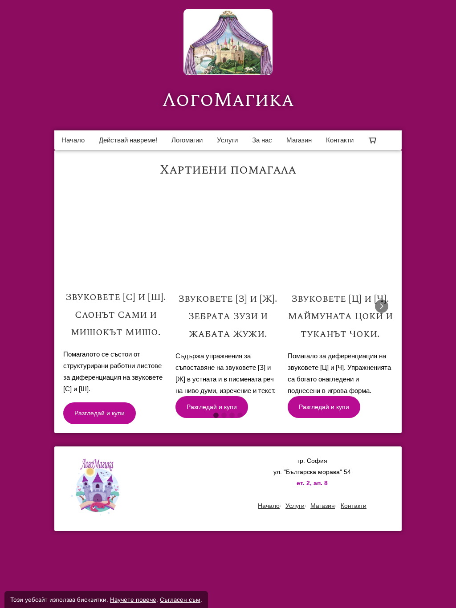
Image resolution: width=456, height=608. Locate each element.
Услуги (227, 140)
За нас (262, 140)
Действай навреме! (128, 140)
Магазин (299, 140)
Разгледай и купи (99, 413)
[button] (115, 341)
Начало (73, 140)
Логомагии (187, 140)
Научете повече (133, 599)
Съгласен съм (180, 599)
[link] (228, 42)
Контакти (340, 140)
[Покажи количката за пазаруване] (372, 140)
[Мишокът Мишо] (115, 341)
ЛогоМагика (228, 100)
